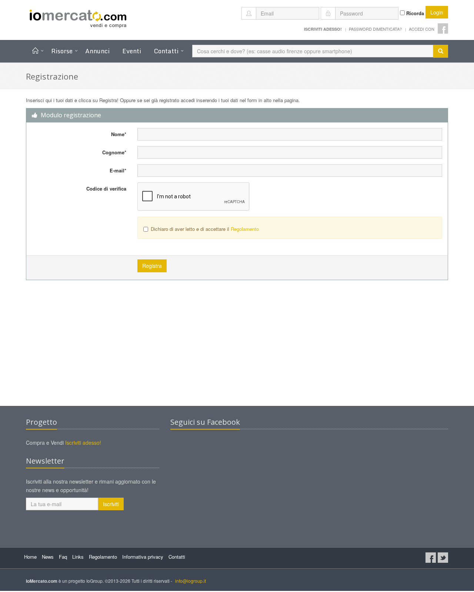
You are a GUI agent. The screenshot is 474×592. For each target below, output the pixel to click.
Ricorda (414, 13)
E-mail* (118, 170)
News (48, 556)
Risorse (62, 51)
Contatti (166, 51)
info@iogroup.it (190, 581)
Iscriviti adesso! (83, 442)
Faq (63, 556)
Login (436, 12)
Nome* (118, 134)
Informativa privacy (142, 556)
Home (30, 556)
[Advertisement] (237, 346)
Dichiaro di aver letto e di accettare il (205, 228)
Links (78, 556)
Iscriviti (111, 504)
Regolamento (245, 228)
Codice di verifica (106, 188)
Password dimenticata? (375, 29)
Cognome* (114, 152)
